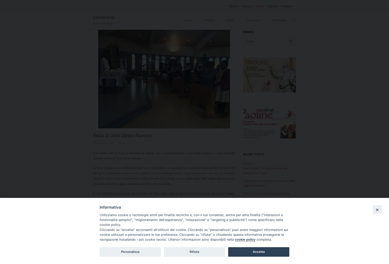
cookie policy (245, 239)
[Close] (377, 209)
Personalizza (130, 252)
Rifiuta (194, 252)
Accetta (259, 252)
